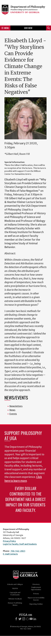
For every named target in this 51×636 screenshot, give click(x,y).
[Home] (25, 12)
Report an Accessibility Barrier (36, 599)
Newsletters (16, 406)
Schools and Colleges (15, 584)
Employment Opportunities (36, 588)
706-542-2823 (18, 551)
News (12, 410)
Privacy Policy (9, 541)
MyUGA (15, 588)
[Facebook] (16, 618)
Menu (6, 28)
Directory (36, 584)
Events (13, 413)
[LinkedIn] (34, 618)
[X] (19, 618)
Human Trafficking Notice (15, 604)
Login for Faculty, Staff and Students (20, 544)
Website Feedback (15, 599)
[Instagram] (23, 618)
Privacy (36, 594)
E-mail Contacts (10, 554)
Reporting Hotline (36, 604)
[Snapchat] (27, 618)
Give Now (28, 28)
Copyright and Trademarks (15, 594)
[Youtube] (31, 618)
